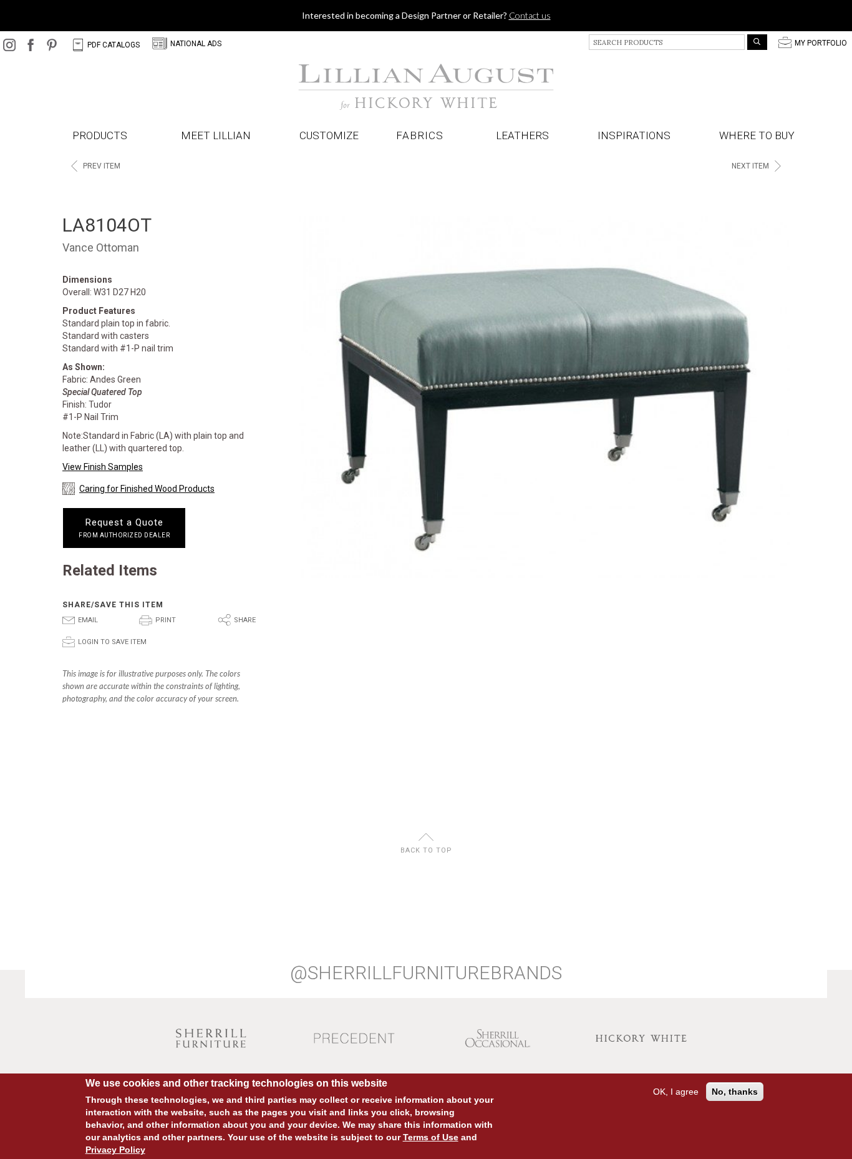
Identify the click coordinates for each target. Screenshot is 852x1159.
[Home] (426, 87)
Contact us (530, 15)
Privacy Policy (115, 1150)
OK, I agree (676, 1092)
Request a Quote (124, 528)
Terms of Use (430, 1137)
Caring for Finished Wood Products (147, 489)
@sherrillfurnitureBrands (426, 973)
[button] (422, 135)
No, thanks (735, 1092)
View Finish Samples (102, 467)
